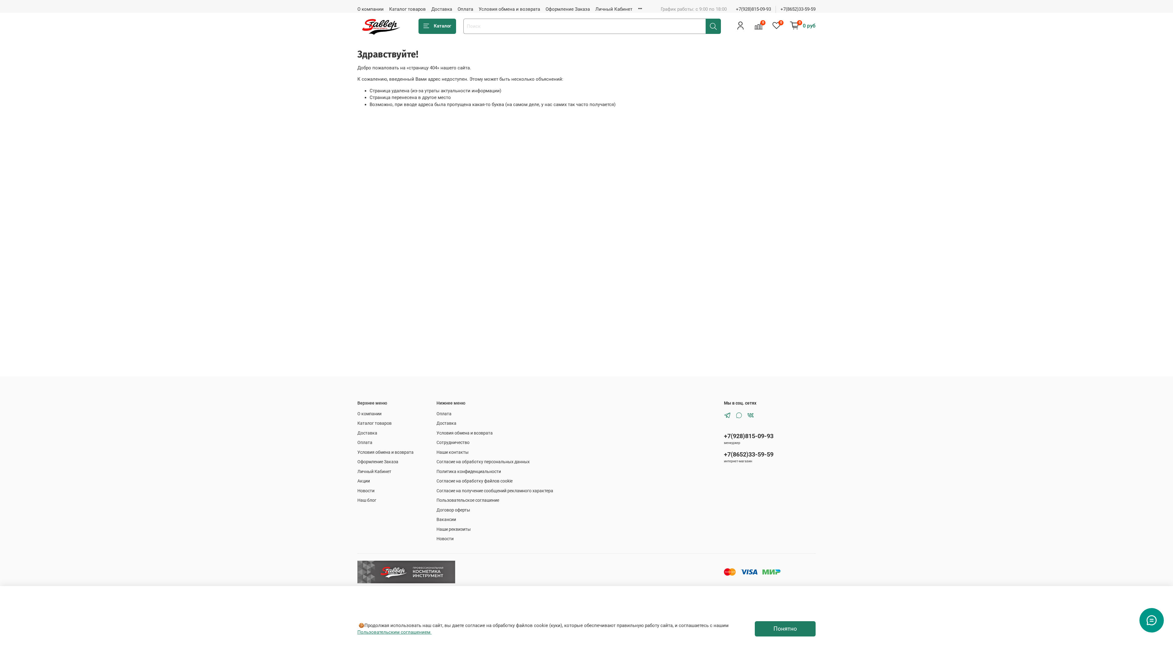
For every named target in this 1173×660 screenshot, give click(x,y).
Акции (363, 481)
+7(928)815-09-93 (753, 9)
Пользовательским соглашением (394, 632)
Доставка (441, 9)
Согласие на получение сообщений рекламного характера (495, 490)
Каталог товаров (407, 9)
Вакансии (446, 519)
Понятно (785, 628)
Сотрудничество (453, 442)
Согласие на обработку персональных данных (483, 461)
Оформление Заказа (568, 9)
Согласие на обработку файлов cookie (475, 481)
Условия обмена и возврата (509, 9)
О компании (370, 9)
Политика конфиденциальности (469, 471)
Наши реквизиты (454, 529)
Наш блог (366, 500)
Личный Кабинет (613, 9)
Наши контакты (453, 452)
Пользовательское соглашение (468, 500)
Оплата (465, 9)
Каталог (442, 26)
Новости (366, 490)
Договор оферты (453, 510)
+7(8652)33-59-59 (798, 9)
